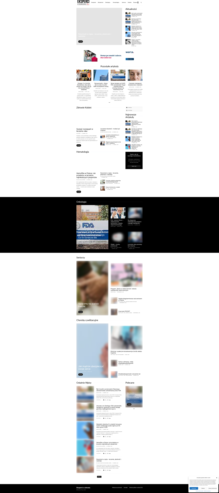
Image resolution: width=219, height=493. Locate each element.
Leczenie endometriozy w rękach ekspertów (112, 135)
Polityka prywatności (117, 487)
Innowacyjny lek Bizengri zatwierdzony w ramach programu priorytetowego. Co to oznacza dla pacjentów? (91, 234)
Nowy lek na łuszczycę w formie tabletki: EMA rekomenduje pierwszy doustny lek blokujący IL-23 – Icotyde (136, 34)
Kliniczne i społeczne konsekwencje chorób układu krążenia (126, 352)
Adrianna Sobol (108, 144)
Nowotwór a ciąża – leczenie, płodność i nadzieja (94, 35)
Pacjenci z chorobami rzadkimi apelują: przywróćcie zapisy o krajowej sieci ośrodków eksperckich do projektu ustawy (136, 42)
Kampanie (93, 2)
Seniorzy (124, 2)
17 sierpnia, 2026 (134, 30)
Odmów (203, 488)
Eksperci (135, 2)
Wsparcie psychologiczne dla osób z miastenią (113, 142)
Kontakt (126, 487)
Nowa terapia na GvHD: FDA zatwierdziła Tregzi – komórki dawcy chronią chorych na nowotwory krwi (118, 86)
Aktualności (100, 2)
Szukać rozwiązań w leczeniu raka (84, 130)
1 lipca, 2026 (121, 91)
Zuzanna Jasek (121, 364)
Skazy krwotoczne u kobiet (113, 187)
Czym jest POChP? (124, 311)
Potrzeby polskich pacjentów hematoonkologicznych (113, 181)
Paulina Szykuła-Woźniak (80, 179)
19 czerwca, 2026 (104, 177)
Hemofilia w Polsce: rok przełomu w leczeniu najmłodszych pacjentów (86, 175)
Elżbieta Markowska (109, 183)
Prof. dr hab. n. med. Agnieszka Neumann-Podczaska (127, 301)
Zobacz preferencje (213, 488)
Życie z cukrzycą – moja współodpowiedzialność (125, 362)
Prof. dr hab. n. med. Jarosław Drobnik (125, 375)
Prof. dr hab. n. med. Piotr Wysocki (134, 247)
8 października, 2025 (123, 302)
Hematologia (116, 2)
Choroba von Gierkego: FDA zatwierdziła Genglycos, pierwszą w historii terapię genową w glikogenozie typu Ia (136, 21)
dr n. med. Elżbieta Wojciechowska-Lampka (85, 38)
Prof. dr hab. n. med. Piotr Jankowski (117, 354)
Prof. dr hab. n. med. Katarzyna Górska (125, 312)
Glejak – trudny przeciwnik (115, 245)
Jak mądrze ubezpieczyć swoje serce (91, 367)
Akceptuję (194, 488)
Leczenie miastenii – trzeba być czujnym (110, 129)
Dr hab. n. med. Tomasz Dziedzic (116, 247)
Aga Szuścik (78, 133)
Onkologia (107, 2)
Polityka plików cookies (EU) (136, 487)
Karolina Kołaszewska (82, 371)
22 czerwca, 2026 (89, 179)
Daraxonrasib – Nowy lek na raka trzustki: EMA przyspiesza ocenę (101, 85)
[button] (216, 477)
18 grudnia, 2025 (127, 364)
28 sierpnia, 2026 (134, 16)
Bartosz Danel (81, 91)
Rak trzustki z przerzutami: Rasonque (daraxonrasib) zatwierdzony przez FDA (136, 14)
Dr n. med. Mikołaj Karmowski (111, 137)
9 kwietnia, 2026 (119, 226)
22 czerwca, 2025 (84, 133)
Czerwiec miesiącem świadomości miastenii (135, 84)
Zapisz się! (134, 166)
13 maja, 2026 (86, 242)
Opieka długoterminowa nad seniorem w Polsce (130, 299)
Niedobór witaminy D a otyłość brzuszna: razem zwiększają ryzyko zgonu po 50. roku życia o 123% (136, 28)
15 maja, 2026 (89, 371)
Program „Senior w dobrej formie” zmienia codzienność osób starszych (123, 289)
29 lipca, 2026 (133, 37)
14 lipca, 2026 (87, 91)
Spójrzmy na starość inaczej (88, 305)
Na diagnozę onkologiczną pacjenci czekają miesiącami (134, 221)
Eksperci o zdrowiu (83, 487)
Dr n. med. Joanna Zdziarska (111, 188)
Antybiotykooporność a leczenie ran (129, 374)
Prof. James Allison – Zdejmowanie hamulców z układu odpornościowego (117, 222)
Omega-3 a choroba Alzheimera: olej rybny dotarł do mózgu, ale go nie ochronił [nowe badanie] (83, 86)
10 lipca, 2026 (104, 88)
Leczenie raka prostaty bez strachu (135, 245)
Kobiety (130, 2)
